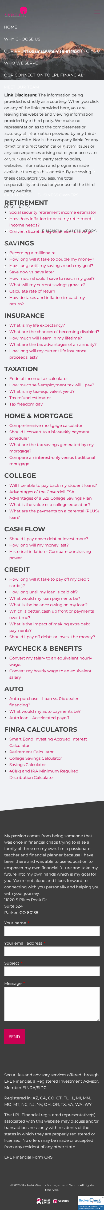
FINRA (28, 1087)
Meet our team (21, 87)
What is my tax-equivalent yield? (42, 391)
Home (10, 27)
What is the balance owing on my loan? (48, 604)
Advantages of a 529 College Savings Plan (50, 498)
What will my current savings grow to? (47, 284)
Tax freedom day (26, 404)
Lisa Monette (19, 111)
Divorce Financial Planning (37, 182)
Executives (17, 194)
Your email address (44, 943)
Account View (20, 218)
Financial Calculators (69, 230)
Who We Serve (21, 63)
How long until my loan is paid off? (43, 591)
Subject (32, 963)
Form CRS (42, 1157)
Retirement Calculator (31, 751)
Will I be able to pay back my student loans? (53, 485)
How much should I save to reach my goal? (52, 278)
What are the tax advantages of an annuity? (53, 344)
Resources (17, 206)
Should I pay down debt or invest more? (48, 538)
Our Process (19, 51)
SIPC (41, 1087)
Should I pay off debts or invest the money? (52, 636)
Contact (14, 254)
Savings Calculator (27, 764)
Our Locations (21, 266)
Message (33, 983)
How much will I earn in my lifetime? (45, 338)
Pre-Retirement (22, 146)
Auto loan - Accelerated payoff (39, 717)
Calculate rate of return (32, 291)
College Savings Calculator (35, 758)
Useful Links (19, 230)
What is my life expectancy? (37, 325)
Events (12, 242)
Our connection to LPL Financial (43, 75)
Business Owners (58, 194)
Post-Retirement (69, 146)
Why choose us (22, 39)
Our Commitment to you (71, 51)
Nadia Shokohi (21, 99)
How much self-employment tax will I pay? (51, 384)
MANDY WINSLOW (62, 111)
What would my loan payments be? (44, 598)
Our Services (19, 123)
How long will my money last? (39, 545)
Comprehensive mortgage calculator (45, 425)
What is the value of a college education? (50, 504)
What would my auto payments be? (45, 711)
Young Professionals (30, 134)
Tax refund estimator (30, 397)
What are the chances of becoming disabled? (54, 331)
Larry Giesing (63, 99)
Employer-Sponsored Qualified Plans (49, 170)
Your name (36, 922)
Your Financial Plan (69, 218)
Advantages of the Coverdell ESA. (42, 491)
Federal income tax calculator (38, 378)
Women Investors (25, 158)
